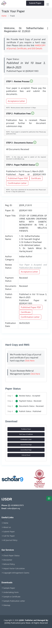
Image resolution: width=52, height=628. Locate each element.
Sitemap (6, 605)
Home (4, 16)
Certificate (36, 178)
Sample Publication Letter (14, 601)
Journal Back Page (26, 450)
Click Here (29, 360)
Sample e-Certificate (11, 597)
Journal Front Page (26, 444)
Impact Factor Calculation (14, 568)
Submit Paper (35, 3)
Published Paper (26, 429)
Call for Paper (9, 536)
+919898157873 (17, 505)
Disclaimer (7, 560)
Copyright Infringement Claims (16, 573)
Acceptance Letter (16, 101)
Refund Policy (9, 564)
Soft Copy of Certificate (26, 434)
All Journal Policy (10, 540)
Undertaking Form (11, 592)
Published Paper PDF (18, 178)
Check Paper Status (11, 555)
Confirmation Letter (17, 183)
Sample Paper (9, 588)
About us (7, 527)
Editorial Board (26, 455)
